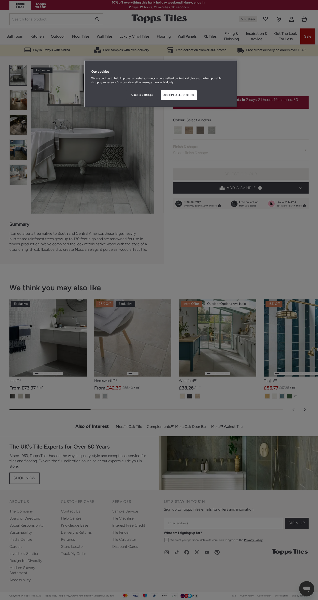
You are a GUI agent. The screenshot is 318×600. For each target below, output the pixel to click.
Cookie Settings (142, 94)
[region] (160, 83)
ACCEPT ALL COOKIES (178, 95)
